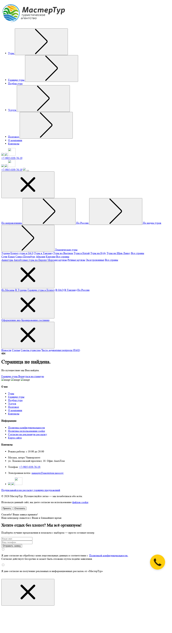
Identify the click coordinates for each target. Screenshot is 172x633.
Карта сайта (15, 437)
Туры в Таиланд (43, 253)
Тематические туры (66, 249)
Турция (5, 253)
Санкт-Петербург (25, 256)
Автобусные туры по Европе (30, 259)
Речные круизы (76, 259)
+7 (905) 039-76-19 (11, 158)
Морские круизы (57, 259)
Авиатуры (7, 259)
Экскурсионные (95, 259)
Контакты (13, 143)
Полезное (14, 136)
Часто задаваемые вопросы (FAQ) (60, 350)
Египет (14, 253)
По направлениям (12, 222)
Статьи (16, 350)
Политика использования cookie (26, 431)
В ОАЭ (59, 290)
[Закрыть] (27, 592)
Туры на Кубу (98, 253)
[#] (41, 41)
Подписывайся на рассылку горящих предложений (30, 490)
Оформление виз (11, 320)
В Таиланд (70, 290)
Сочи (4, 256)
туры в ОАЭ (26, 253)
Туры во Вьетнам (63, 253)
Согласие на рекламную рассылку (27, 434)
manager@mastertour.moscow (48, 473)
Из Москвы (7, 290)
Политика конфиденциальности (26, 427)
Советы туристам (31, 350)
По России (82, 222)
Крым (11, 256)
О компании (15, 140)
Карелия (50, 256)
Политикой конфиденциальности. (108, 555)
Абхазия (40, 256)
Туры (11, 53)
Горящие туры (16, 79)
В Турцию (21, 290)
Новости (6, 350)
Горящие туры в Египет (41, 290)
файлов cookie (80, 502)
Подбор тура (15, 83)
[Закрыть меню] (27, 184)
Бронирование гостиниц (35, 320)
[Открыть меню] (27, 170)
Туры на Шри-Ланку (118, 253)
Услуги (12, 110)
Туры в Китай (82, 253)
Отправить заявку (12, 546)
